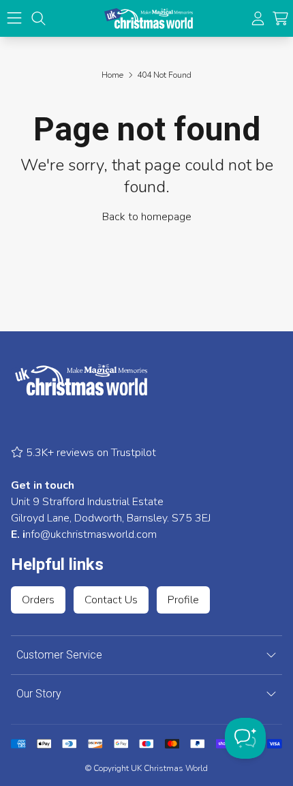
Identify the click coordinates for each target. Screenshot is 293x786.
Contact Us (111, 599)
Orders (38, 599)
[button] (280, 19)
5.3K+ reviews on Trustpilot (89, 452)
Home (112, 75)
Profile (183, 599)
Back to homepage (146, 216)
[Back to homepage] (148, 18)
